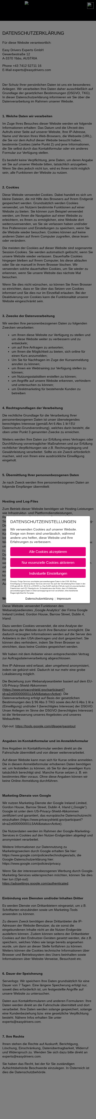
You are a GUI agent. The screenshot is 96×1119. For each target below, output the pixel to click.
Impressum (64, 598)
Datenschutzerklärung (39, 598)
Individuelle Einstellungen (48, 573)
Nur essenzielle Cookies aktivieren (48, 562)
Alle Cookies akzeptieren (48, 552)
